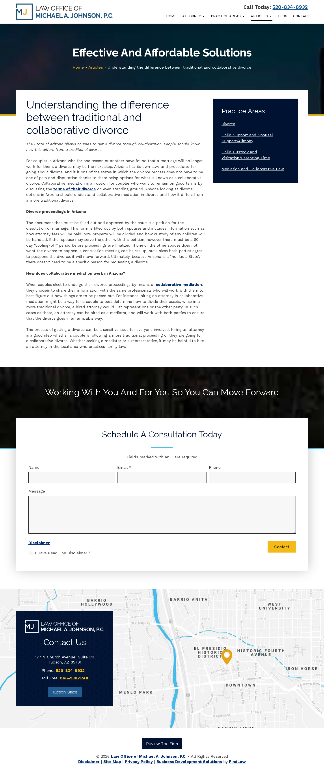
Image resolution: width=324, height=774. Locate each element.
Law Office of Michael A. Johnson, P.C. (148, 756)
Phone (215, 467)
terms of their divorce (74, 189)
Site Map (112, 761)
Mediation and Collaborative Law (253, 169)
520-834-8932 (290, 7)
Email (124, 467)
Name (33, 467)
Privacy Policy (139, 761)
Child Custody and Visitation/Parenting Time (246, 155)
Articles (259, 16)
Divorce (228, 124)
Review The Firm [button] (162, 743)
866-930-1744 (74, 678)
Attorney (191, 16)
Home (171, 16)
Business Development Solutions (189, 761)
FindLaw (237, 761)
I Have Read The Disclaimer (63, 553)
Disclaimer (39, 542)
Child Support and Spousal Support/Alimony (247, 138)
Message (36, 491)
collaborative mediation (179, 284)
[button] (319, 742)
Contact (301, 16)
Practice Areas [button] (226, 16)
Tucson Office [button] (64, 692)
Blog (282, 16)
